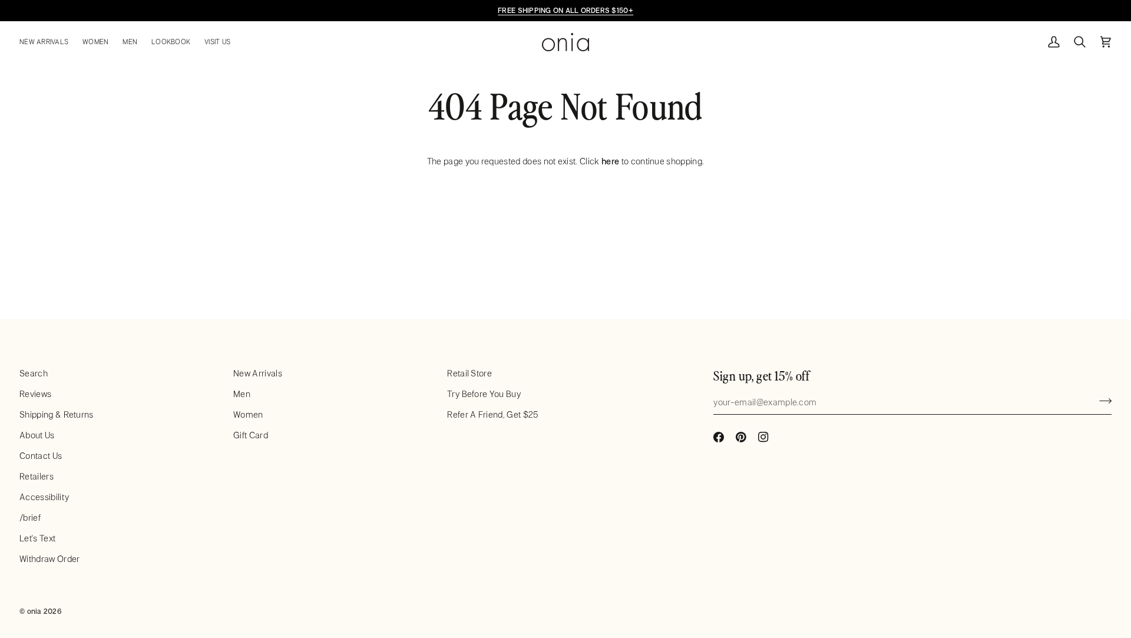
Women (248, 414)
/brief (30, 517)
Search (33, 373)
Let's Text (37, 538)
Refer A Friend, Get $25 (492, 414)
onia (34, 611)
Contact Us (40, 455)
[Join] (1102, 400)
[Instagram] (763, 437)
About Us (37, 435)
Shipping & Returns (56, 414)
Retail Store (469, 373)
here (610, 161)
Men (241, 393)
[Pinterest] (741, 437)
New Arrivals (257, 373)
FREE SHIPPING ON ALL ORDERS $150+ (565, 10)
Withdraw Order (49, 558)
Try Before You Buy (484, 393)
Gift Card (250, 435)
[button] (47, 42)
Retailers (36, 476)
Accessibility (44, 497)
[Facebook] (718, 437)
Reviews (35, 393)
